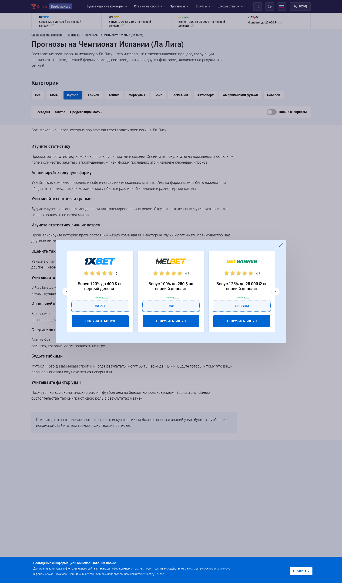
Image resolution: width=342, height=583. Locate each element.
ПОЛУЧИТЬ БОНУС (100, 321)
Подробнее (175, 574)
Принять (301, 571)
